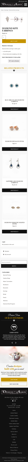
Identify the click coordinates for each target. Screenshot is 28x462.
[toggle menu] (25, 5)
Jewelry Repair (14, 413)
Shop (2, 10)
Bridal (4, 294)
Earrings (6, 10)
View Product (14, 109)
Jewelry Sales (14, 421)
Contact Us (14, 437)
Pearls (4, 297)
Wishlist (7, 251)
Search (14, 266)
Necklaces (5, 284)
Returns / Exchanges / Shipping (14, 452)
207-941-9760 (23, 1)
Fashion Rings (6, 278)
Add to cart (14, 41)
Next (15, 343)
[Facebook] (13, 401)
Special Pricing (7, 275)
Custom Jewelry (14, 415)
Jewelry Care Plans (14, 426)
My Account (8, 254)
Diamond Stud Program (9, 304)
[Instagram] (15, 401)
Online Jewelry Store (14, 423)
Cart (14, 439)
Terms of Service (14, 447)
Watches (5, 300)
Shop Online (14, 379)
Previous (12, 343)
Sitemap (15, 459)
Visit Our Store (14, 384)
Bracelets (5, 287)
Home (14, 410)
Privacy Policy (14, 450)
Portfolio (14, 429)
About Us (14, 434)
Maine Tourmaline (7, 281)
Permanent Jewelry (14, 418)
